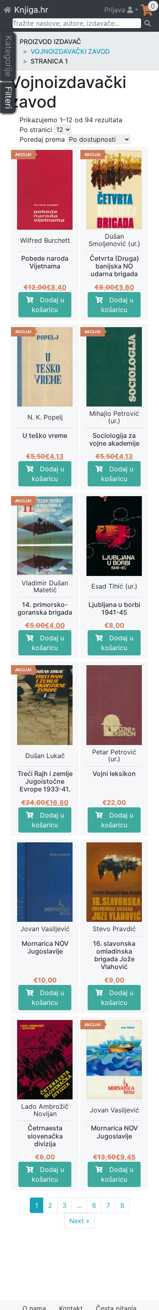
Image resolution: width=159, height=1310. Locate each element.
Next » (79, 1221)
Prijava (115, 10)
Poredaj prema (42, 139)
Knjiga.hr (31, 10)
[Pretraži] (147, 23)
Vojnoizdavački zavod (70, 51)
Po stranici (36, 129)
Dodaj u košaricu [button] (48, 305)
